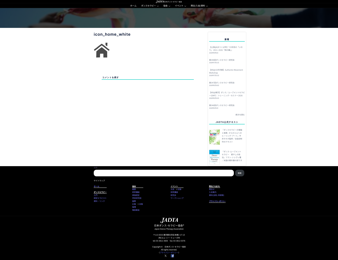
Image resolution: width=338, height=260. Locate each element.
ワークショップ (177, 198)
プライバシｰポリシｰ (217, 201)
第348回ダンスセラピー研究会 (221, 60)
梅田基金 (136, 210)
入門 (95, 195)
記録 (179, 189)
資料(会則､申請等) (216, 195)
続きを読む (240, 114)
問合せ (212, 189)
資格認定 (136, 195)
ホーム (133, 5)
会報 (141, 204)
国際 (134, 201)
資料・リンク (99, 201)
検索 (95, 167)
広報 (134, 204)
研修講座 (136, 192)
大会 (172, 189)
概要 (134, 189)
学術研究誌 (136, 198)
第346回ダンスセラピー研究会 (221, 105)
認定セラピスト (100, 198)
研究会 (173, 195)
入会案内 (212, 192)
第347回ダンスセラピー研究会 (221, 82)
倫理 (134, 207)
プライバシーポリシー (169, 252)
